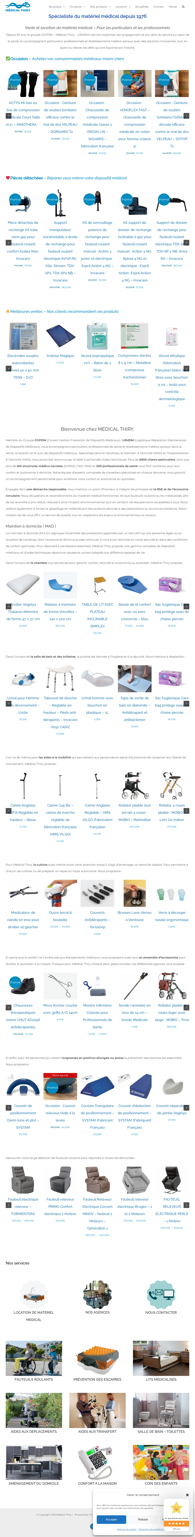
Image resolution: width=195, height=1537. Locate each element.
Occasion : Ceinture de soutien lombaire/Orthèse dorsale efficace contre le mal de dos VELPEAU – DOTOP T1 (172, 124)
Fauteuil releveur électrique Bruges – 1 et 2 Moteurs (134, 1206)
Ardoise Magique (60, 356)
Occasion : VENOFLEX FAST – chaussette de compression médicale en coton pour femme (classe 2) (134, 124)
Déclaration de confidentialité (152, 1529)
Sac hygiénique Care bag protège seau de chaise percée (172, 611)
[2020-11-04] (97, 1282)
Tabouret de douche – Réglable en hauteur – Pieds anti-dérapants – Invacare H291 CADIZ (60, 712)
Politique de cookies (127, 1529)
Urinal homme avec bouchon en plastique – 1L (97, 705)
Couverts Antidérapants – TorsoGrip (97, 920)
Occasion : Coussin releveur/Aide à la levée (60, 1113)
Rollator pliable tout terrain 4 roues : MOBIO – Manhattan (134, 812)
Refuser (143, 1519)
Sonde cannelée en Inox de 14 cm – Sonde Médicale (135, 1012)
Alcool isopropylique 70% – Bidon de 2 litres (97, 363)
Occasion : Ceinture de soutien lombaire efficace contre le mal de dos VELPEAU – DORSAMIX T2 (60, 117)
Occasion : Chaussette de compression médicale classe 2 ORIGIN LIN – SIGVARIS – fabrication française (97, 124)
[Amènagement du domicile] (34, 1446)
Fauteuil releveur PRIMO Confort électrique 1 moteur (60, 1206)
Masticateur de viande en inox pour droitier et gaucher (23, 920)
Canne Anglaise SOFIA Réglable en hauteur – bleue (23, 812)
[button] (187, 1495)
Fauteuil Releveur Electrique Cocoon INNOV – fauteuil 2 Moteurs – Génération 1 (97, 1213)
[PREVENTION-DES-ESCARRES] (97, 1342)
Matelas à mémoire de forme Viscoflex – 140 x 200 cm (60, 611)
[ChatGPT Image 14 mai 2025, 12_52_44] (161, 1282)
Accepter (111, 1519)
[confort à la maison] (97, 1446)
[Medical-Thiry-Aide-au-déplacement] (34, 1394)
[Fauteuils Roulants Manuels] (34, 1342)
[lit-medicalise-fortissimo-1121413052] (34, 1282)
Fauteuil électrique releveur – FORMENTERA (23, 1206)
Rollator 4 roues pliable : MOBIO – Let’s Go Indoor (172, 812)
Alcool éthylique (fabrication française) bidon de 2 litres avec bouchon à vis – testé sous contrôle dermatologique (172, 377)
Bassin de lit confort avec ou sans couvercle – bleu (135, 611)
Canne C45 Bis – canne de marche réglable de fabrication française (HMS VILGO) (60, 819)
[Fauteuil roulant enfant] (161, 1446)
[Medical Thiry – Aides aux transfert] (97, 1394)
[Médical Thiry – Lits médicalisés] (161, 1342)
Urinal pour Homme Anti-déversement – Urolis (23, 705)
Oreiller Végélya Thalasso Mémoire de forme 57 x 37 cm (23, 611)
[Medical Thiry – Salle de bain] (161, 1394)
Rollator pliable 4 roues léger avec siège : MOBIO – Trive (172, 1012)
